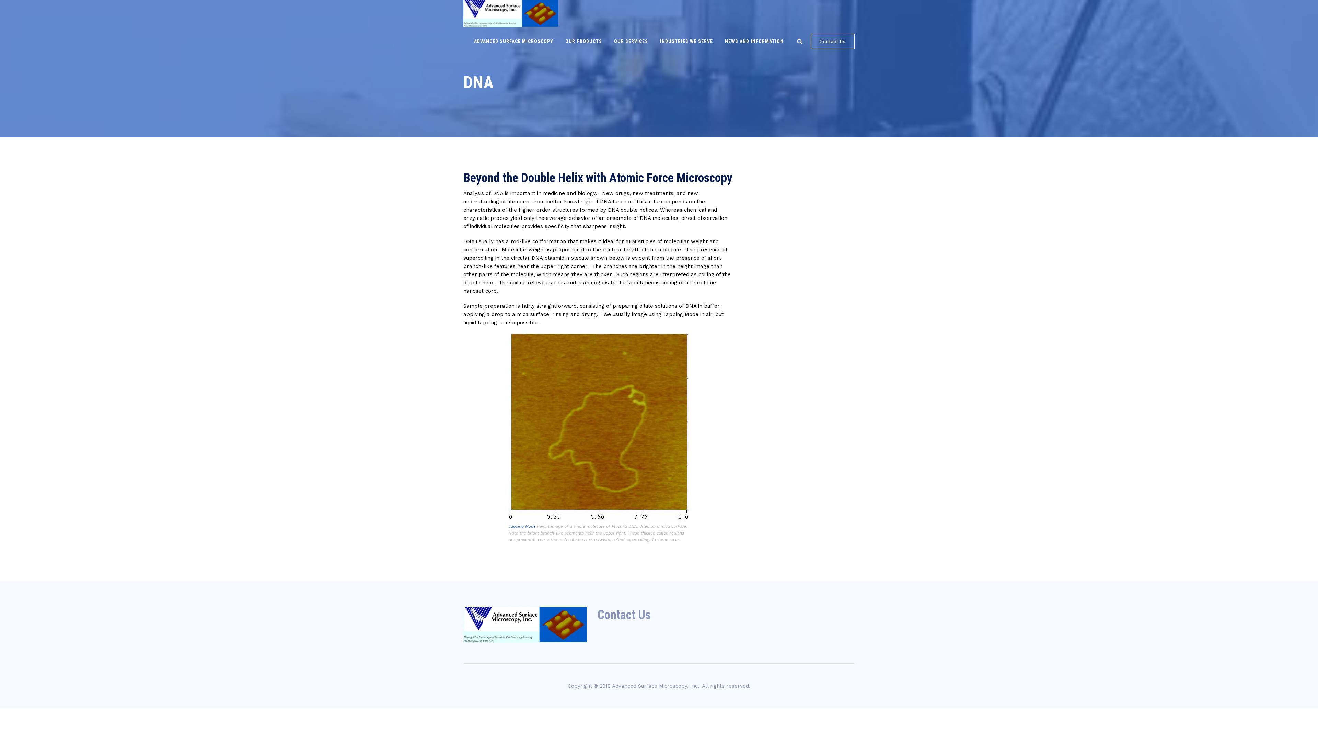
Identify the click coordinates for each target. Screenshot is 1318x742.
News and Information (754, 41)
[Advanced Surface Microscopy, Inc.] (510, 13)
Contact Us (833, 41)
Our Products (583, 41)
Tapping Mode (522, 526)
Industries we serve (686, 41)
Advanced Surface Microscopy (513, 41)
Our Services (631, 41)
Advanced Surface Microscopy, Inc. (655, 686)
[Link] (800, 41)
